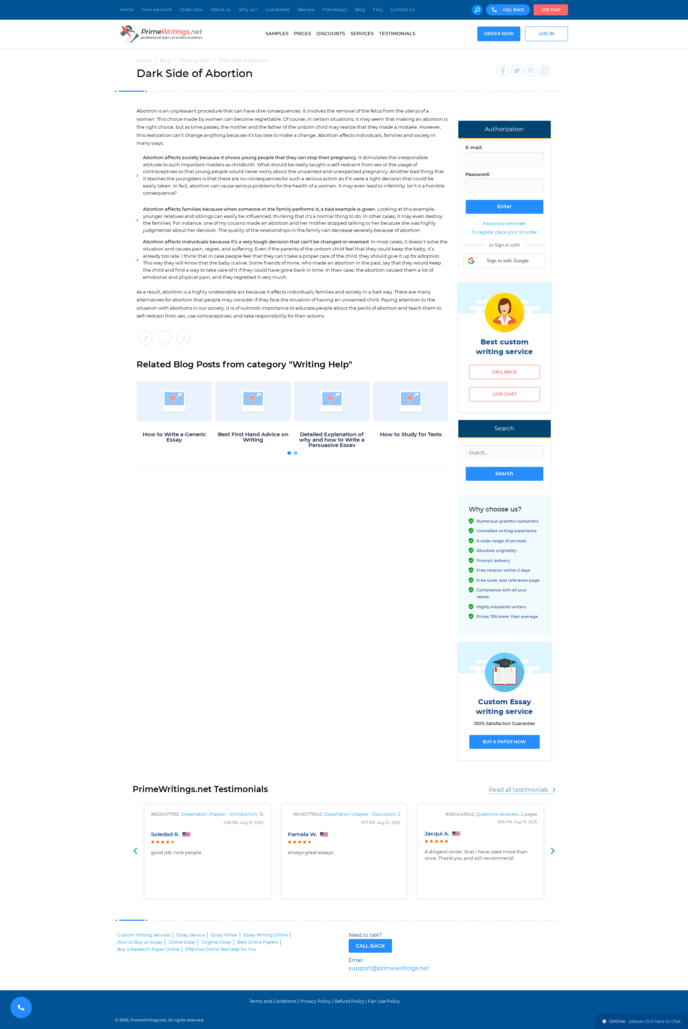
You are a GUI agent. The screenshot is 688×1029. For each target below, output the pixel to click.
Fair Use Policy (384, 1001)
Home (127, 10)
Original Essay (216, 942)
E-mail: (473, 148)
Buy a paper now (504, 742)
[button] (504, 261)
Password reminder (504, 223)
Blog (360, 10)
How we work (157, 10)
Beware (306, 10)
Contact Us (403, 10)
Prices (302, 33)
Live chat (550, 10)
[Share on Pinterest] (183, 337)
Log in (546, 34)
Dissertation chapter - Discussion (360, 814)
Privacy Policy (315, 1001)
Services (362, 33)
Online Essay (182, 942)
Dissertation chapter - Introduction (219, 814)
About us (221, 10)
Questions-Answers (497, 814)
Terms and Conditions (273, 1001)
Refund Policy (349, 1001)
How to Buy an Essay (140, 942)
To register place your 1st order (504, 232)
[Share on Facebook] (145, 337)
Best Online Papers (257, 942)
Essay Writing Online (265, 935)
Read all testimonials (518, 790)
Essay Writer (224, 935)
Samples (277, 33)
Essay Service (190, 935)
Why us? (248, 10)
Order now (191, 10)
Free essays (334, 10)
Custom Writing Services (144, 935)
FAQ (378, 10)
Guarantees (277, 10)
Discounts (330, 33)
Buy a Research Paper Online (148, 949)
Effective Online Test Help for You (220, 949)
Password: (477, 174)
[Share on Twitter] (164, 337)
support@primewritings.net (389, 968)
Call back (504, 372)
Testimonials (397, 33)
